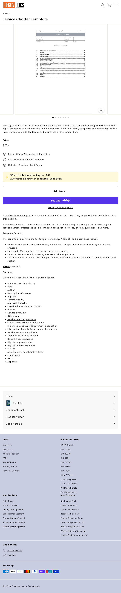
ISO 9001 (64, 458)
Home (5, 13)
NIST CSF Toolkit (68, 483)
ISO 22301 (65, 466)
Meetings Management (14, 526)
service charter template (18, 215)
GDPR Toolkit (67, 445)
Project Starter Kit (11, 505)
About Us (7, 445)
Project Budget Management (74, 535)
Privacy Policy (10, 466)
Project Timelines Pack (71, 518)
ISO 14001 (65, 471)
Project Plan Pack (69, 505)
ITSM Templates (68, 479)
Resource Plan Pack (70, 514)
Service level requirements (21, 319)
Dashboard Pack (68, 501)
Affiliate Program (11, 454)
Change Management (13, 509)
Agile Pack (8, 501)
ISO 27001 (65, 449)
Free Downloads (68, 492)
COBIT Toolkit (67, 475)
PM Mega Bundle (68, 488)
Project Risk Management (73, 531)
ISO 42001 (65, 454)
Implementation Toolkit (14, 522)
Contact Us (8, 449)
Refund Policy (9, 462)
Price (6, 140)
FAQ (5, 458)
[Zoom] (101, 110)
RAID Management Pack (72, 526)
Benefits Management (13, 514)
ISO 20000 (65, 462)
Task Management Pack (72, 522)
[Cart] (109, 5)
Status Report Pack (69, 509)
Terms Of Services (11, 471)
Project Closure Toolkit (14, 518)
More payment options (60, 207)
